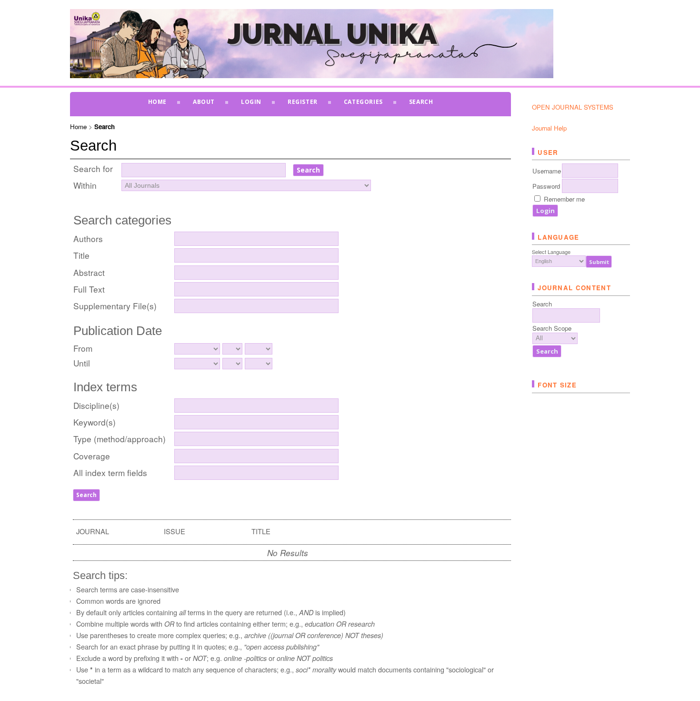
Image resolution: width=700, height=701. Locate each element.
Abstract (89, 272)
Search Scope (551, 328)
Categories (363, 102)
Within (85, 185)
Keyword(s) (94, 422)
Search (421, 102)
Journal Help (549, 127)
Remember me (564, 198)
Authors (88, 238)
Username (546, 170)
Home (157, 102)
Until (81, 363)
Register (303, 102)
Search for (93, 168)
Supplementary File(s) (115, 306)
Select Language (551, 251)
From (82, 348)
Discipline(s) (96, 405)
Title (81, 255)
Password (546, 186)
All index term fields (110, 472)
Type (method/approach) (119, 439)
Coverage (91, 456)
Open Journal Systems (572, 107)
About (204, 102)
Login (251, 102)
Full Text (89, 289)
